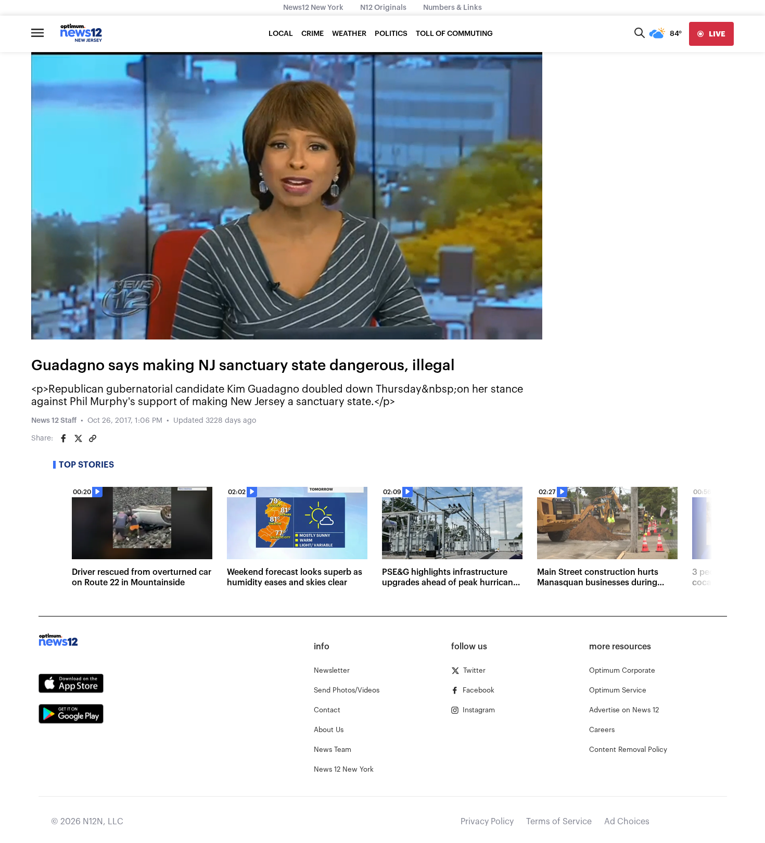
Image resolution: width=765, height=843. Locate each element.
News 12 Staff (53, 420)
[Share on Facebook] (63, 438)
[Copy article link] (92, 438)
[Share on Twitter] (78, 438)
